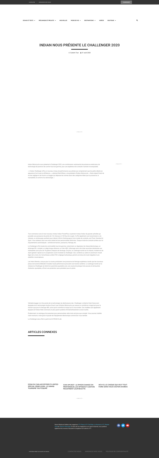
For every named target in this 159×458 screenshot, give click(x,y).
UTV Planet (81, 424)
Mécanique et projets (46, 20)
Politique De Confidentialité (117, 451)
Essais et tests (28, 20)
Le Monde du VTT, (99, 424)
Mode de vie (75, 20)
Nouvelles (63, 20)
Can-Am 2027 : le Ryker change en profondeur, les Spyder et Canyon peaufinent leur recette (79, 387)
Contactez (32, 2)
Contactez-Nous (74, 451)
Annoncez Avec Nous (45, 2)
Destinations (89, 20)
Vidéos (101, 20)
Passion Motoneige (65, 426)
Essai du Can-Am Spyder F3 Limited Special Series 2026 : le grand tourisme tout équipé (43, 386)
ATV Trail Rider (89, 424)
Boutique (111, 20)
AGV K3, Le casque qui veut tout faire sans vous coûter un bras (113, 386)
